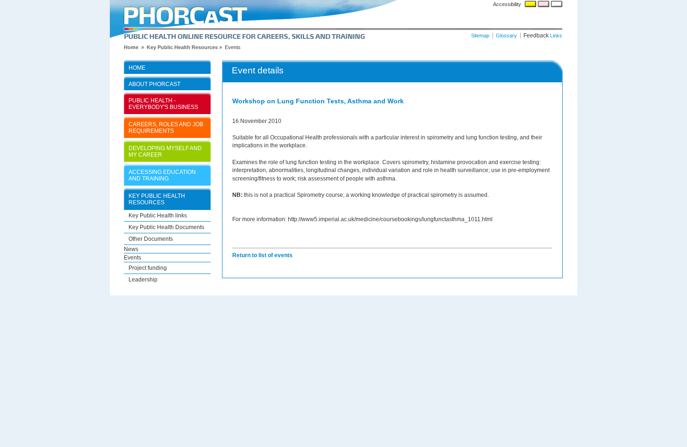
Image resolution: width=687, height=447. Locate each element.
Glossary (506, 35)
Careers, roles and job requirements (166, 127)
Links (556, 35)
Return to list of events (262, 255)
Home (137, 68)
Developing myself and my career (165, 151)
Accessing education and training (162, 175)
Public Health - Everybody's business (163, 103)
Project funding (148, 268)
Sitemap (480, 35)
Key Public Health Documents (166, 227)
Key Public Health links (158, 215)
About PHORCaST (154, 84)
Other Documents (151, 239)
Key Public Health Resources (182, 47)
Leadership (143, 279)
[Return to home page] (343, 20)
